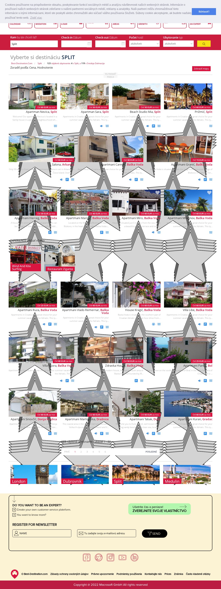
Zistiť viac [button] (36, 17)
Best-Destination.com (21, 63)
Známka (178, 574)
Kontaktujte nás (153, 574)
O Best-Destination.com (34, 574)
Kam (23, 37)
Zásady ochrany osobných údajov (69, 574)
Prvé (67, 451)
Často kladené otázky (198, 574)
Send (156, 533)
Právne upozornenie (102, 574)
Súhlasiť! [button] (204, 11)
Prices (168, 574)
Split (40, 63)
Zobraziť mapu (201, 68)
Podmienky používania (129, 574)
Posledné (151, 451)
